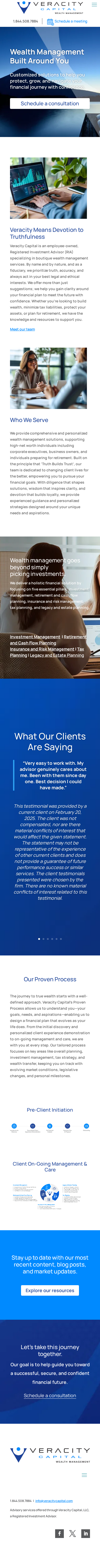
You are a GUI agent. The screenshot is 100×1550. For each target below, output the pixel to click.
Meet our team (22, 329)
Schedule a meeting (71, 21)
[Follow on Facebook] (59, 1533)
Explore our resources (50, 1290)
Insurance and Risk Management (42, 649)
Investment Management (35, 637)
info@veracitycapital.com (54, 1501)
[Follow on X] (72, 1533)
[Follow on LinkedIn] (85, 1533)
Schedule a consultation (50, 103)
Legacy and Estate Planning (57, 655)
